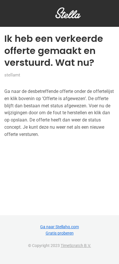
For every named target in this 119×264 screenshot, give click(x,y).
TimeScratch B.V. (76, 245)
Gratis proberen (60, 233)
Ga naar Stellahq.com (59, 226)
